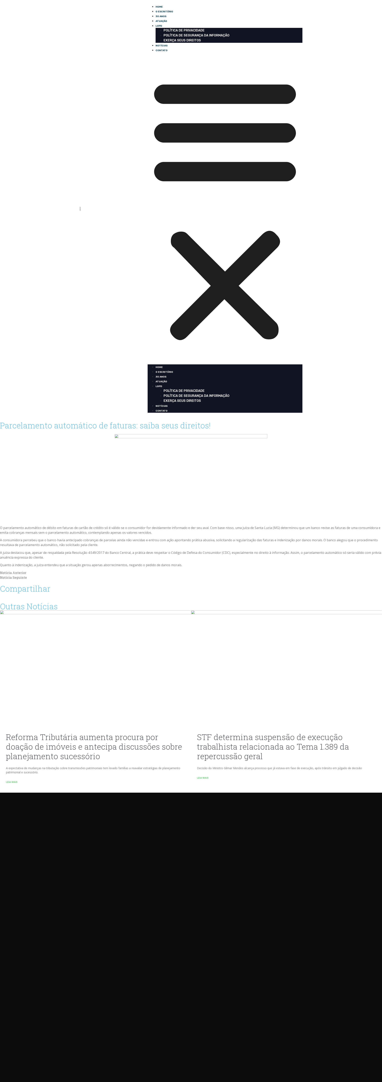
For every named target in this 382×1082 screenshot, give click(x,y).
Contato (162, 50)
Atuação (161, 21)
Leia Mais (12, 782)
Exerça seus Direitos (182, 40)
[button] (225, 208)
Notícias (162, 45)
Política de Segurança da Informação (196, 35)
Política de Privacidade (184, 30)
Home (159, 6)
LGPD (159, 25)
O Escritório (164, 11)
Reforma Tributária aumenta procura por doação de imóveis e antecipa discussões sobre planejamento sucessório (94, 746)
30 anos (161, 16)
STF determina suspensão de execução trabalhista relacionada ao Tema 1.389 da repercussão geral (273, 746)
